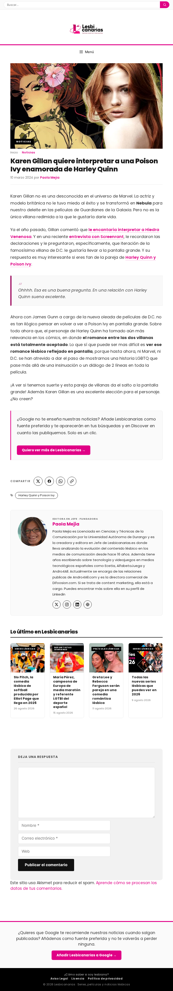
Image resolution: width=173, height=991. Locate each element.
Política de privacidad (105, 978)
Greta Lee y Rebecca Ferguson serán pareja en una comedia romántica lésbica (106, 690)
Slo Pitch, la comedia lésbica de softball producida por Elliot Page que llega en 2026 (26, 690)
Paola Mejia (65, 524)
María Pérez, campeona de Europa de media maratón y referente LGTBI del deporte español (66, 692)
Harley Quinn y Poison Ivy (36, 495)
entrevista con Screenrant (96, 236)
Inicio (14, 152)
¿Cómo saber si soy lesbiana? (86, 974)
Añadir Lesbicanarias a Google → (86, 955)
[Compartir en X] (38, 481)
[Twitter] (56, 604)
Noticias (23, 141)
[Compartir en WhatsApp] (60, 481)
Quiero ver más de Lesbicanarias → (53, 450)
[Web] (88, 604)
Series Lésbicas (25, 648)
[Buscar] (164, 4)
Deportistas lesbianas (63, 648)
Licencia (77, 978)
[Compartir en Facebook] (49, 481)
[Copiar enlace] (71, 481)
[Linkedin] (77, 604)
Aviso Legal (59, 978)
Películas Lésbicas (106, 648)
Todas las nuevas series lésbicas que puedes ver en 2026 (144, 686)
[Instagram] (67, 604)
